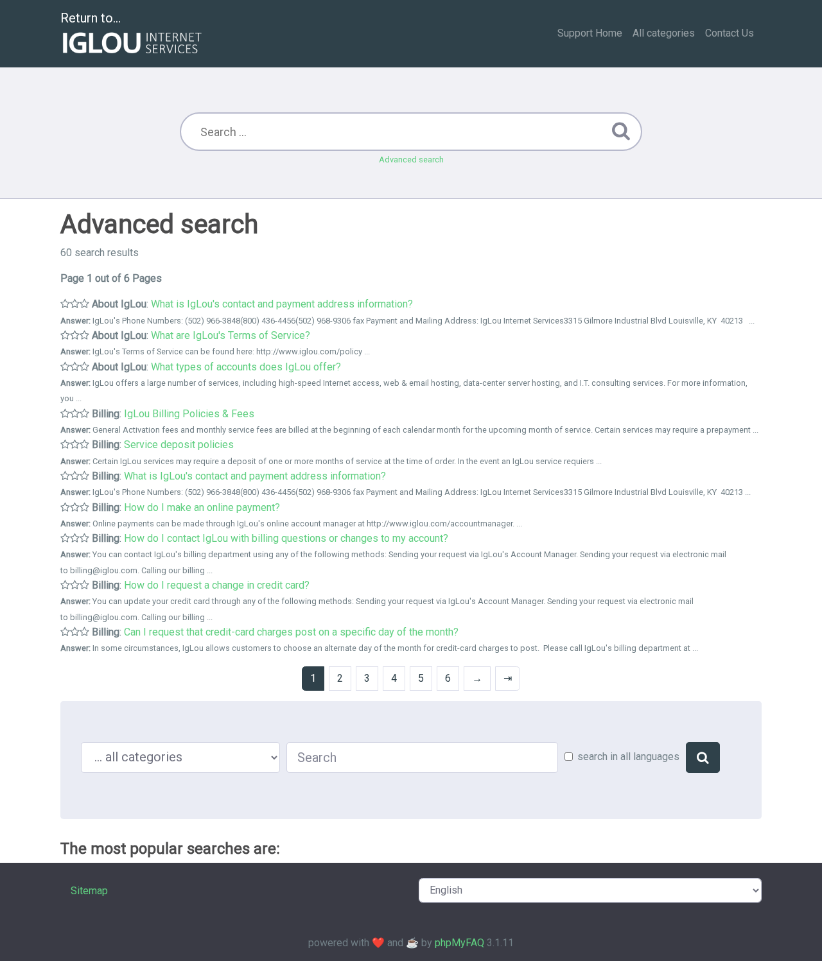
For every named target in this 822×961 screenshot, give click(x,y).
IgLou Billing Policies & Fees (189, 414)
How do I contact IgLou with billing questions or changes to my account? (286, 538)
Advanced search (411, 159)
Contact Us (729, 33)
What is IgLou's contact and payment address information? (282, 304)
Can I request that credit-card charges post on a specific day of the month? (291, 632)
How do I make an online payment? (202, 507)
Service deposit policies (179, 444)
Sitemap (89, 891)
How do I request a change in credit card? (217, 585)
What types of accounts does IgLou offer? (246, 367)
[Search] (703, 757)
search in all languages (628, 756)
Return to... (90, 18)
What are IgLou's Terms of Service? (230, 335)
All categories (664, 33)
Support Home (589, 33)
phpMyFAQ (459, 943)
